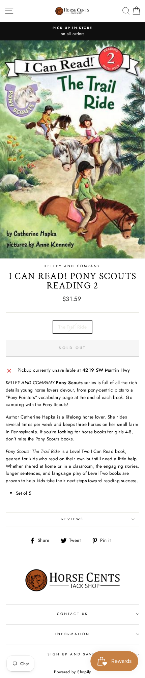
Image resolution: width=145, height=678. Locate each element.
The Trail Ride (72, 326)
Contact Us (72, 613)
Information (72, 634)
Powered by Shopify (72, 672)
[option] (72, 31)
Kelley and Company (72, 266)
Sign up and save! (72, 654)
